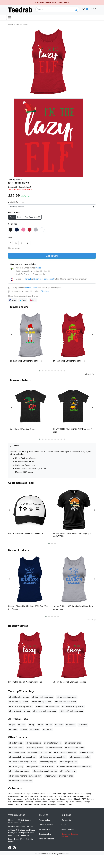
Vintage (87, 802)
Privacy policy (44, 820)
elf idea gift (47, 729)
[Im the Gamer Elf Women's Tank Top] (30, 335)
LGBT (17, 804)
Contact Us (66, 820)
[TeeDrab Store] (20, 9)
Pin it (34, 300)
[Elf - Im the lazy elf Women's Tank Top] (29, 655)
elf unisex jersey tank (68, 762)
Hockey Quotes (65, 804)
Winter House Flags (63, 796)
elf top (31, 725)
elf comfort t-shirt (68, 771)
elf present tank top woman (44, 711)
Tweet (23, 300)
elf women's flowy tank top (39, 752)
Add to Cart (52, 255)
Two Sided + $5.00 (32, 217)
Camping (78, 802)
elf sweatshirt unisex (52, 743)
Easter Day (41, 799)
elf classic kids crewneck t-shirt (53, 757)
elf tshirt (21, 725)
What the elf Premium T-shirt (22, 429)
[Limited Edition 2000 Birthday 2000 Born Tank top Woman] (74, 579)
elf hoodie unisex (33, 743)
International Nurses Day (23, 802)
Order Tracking (68, 829)
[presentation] (13, 335)
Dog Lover (69, 802)
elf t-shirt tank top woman (73, 706)
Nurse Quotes (26, 804)
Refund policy (44, 829)
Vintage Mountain (56, 802)
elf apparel (70, 725)
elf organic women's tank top (45, 771)
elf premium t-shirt (17, 752)
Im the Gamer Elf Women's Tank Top (26, 361)
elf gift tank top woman (19, 697)
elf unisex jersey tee (48, 762)
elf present (34, 729)
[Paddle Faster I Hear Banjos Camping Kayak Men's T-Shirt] (74, 509)
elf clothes (83, 725)
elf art (40, 725)
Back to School (41, 802)
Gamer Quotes (40, 804)
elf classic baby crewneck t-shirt (22, 757)
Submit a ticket (31, 288)
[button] (39, 371)
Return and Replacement (43, 279)
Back (19, 217)
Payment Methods (46, 839)
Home (10, 24)
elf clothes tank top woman (47, 706)
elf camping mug (16, 766)
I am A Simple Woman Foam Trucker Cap (26, 533)
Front (12, 217)
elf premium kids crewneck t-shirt (59, 776)
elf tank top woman (35, 747)
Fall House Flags (46, 796)
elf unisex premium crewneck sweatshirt (74, 766)
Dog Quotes (52, 804)
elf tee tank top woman (41, 702)
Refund (28, 279)
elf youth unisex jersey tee (65, 752)
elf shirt (24, 729)
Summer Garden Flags (41, 794)
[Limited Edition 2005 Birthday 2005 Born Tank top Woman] (29, 579)
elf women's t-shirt (73, 743)
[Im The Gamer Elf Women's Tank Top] (73, 335)
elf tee (49, 725)
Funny (10, 804)
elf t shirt (59, 725)
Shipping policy (45, 834)
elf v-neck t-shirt (16, 747)
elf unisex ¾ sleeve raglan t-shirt (22, 762)
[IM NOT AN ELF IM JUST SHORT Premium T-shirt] (73, 406)
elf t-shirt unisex (16, 743)
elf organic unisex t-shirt (80, 757)
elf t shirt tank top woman (65, 702)
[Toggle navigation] (9, 17)
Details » (39, 268)
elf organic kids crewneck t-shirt (40, 766)
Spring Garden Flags (22, 794)
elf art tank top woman (18, 702)
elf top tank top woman (66, 697)
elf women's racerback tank (20, 780)
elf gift (12, 725)
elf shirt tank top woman (19, 711)
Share (13, 300)
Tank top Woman (22, 24)
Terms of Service (46, 825)
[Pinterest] (14, 847)
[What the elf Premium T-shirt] (30, 406)
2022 (10, 794)
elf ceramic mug (86, 752)
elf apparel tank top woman (20, 706)
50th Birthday (78, 796)
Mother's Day (53, 799)
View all (88, 374)
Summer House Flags (29, 796)
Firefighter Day (30, 799)
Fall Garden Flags (59, 794)
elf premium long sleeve (19, 771)
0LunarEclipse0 (25, 187)
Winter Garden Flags (76, 794)
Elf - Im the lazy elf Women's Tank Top (25, 682)
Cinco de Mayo (66, 799)
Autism (19, 799)
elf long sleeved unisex (74, 747)
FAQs (64, 825)
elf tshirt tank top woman (42, 697)
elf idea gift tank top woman (71, 711)
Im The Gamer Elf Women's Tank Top (69, 361)
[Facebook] (10, 847)
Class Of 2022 (80, 799)
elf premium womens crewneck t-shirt (25, 776)
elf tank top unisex (54, 747)
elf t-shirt (13, 729)
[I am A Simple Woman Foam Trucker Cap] (29, 509)
